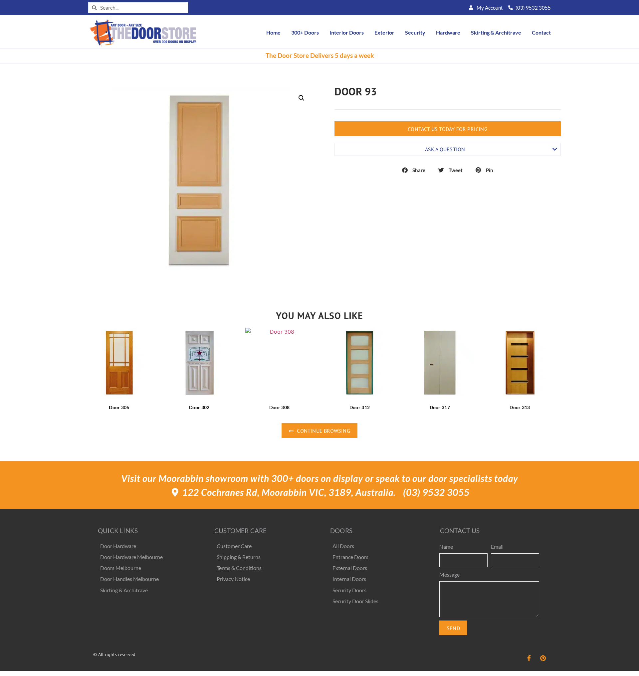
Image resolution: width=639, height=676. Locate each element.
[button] (302, 98)
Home (273, 32)
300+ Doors (305, 32)
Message (449, 574)
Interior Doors (346, 32)
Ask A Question (445, 149)
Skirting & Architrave (496, 32)
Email (497, 546)
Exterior (384, 32)
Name (446, 546)
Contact (541, 32)
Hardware (448, 32)
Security (415, 32)
